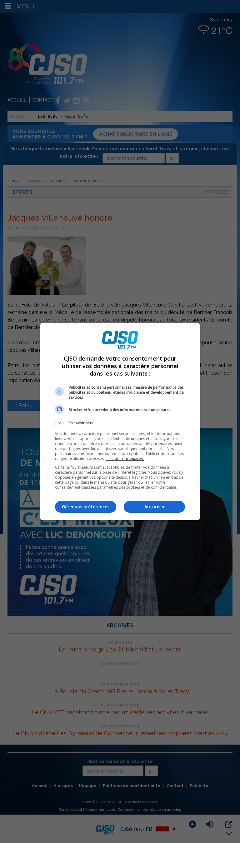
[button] (120, 423)
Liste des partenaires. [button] (125, 458)
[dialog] (120, 421)
